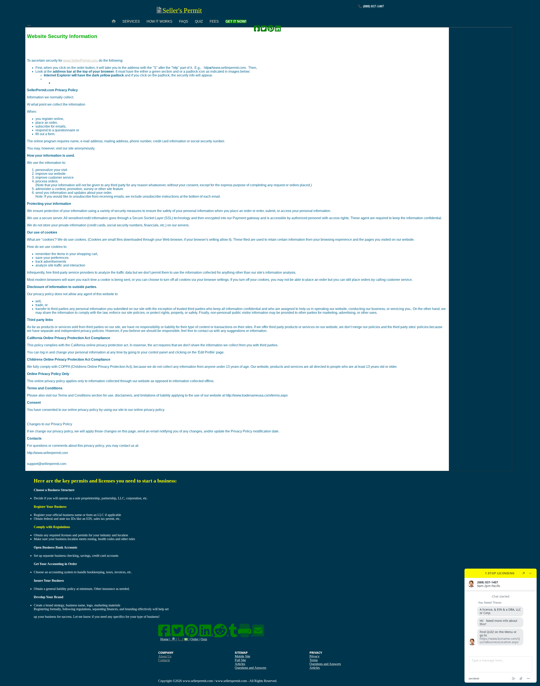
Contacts (164, 660)
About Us (164, 656)
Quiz (199, 21)
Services (131, 21)
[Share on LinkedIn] (278, 30)
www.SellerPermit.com (80, 60)
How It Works (159, 21)
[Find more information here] (500, 625)
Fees (214, 21)
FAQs (183, 21)
